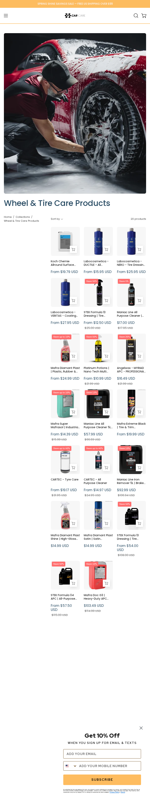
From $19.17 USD (64, 492)
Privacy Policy (114, 792)
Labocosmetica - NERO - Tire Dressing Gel (131, 263)
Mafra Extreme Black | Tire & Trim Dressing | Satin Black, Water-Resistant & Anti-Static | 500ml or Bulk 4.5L (131, 425)
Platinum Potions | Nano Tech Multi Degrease (96, 369)
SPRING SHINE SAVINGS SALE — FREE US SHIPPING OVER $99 (75, 4)
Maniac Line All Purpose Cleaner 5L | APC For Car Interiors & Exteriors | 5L (98, 425)
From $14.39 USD (64, 436)
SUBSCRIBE (102, 780)
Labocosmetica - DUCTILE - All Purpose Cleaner (96, 263)
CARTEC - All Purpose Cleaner (95, 481)
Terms (123, 792)
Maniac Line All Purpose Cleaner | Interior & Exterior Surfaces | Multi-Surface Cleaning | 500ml (130, 313)
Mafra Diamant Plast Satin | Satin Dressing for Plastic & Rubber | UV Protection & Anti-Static (98, 537)
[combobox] (70, 765)
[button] (135, 15)
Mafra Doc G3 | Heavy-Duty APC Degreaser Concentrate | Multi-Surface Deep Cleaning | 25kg (98, 596)
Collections (23, 217)
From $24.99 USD (65, 379)
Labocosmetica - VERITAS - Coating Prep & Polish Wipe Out (64, 313)
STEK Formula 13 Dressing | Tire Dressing (94, 313)
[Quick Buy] (73, 249)
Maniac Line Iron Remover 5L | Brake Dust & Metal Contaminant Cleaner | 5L (130, 481)
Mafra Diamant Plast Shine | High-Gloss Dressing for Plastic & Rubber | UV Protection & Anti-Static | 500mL (65, 537)
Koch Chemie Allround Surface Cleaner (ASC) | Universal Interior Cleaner (62, 263)
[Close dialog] (141, 728)
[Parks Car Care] (75, 15)
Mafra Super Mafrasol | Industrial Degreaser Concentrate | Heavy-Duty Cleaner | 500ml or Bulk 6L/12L (65, 425)
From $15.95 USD (98, 272)
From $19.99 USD (130, 434)
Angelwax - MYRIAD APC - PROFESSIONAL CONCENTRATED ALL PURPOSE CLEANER (131, 369)
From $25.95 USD (131, 272)
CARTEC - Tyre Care (65, 479)
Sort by (55, 219)
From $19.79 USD (64, 272)
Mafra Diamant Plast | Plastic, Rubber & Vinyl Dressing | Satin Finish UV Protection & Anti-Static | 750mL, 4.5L (65, 369)
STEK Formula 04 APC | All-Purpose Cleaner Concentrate (63, 596)
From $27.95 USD (65, 323)
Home (8, 217)
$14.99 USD (60, 546)
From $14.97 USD (97, 492)
